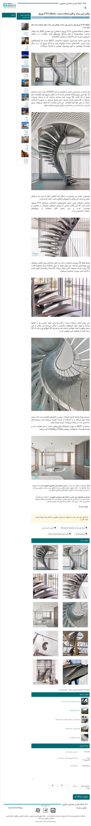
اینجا (37, 517)
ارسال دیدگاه (82, 797)
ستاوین (65, 485)
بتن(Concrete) (81, 534)
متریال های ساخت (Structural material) (73, 528)
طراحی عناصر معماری (48, 528)
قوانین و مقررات (81, 808)
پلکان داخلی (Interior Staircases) (58, 534)
